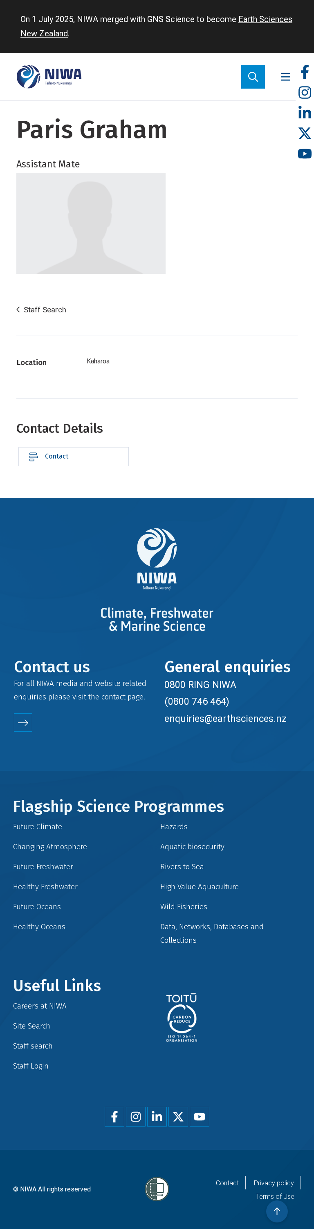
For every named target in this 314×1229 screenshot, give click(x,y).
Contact (56, 456)
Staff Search (45, 309)
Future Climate (37, 826)
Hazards (174, 826)
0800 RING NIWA (200, 684)
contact (113, 696)
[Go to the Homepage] (49, 76)
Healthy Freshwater (45, 886)
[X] (305, 134)
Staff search (33, 1046)
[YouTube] (305, 154)
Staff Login (31, 1066)
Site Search (31, 1026)
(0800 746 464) (196, 701)
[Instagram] (305, 93)
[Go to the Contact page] (23, 722)
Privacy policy (274, 1183)
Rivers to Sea (182, 866)
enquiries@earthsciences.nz (225, 718)
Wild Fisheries (183, 906)
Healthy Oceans (39, 926)
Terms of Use (275, 1196)
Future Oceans (37, 906)
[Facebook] (305, 72)
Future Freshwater (43, 866)
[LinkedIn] (305, 113)
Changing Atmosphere (50, 846)
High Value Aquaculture (199, 886)
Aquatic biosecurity (192, 846)
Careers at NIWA (40, 1006)
